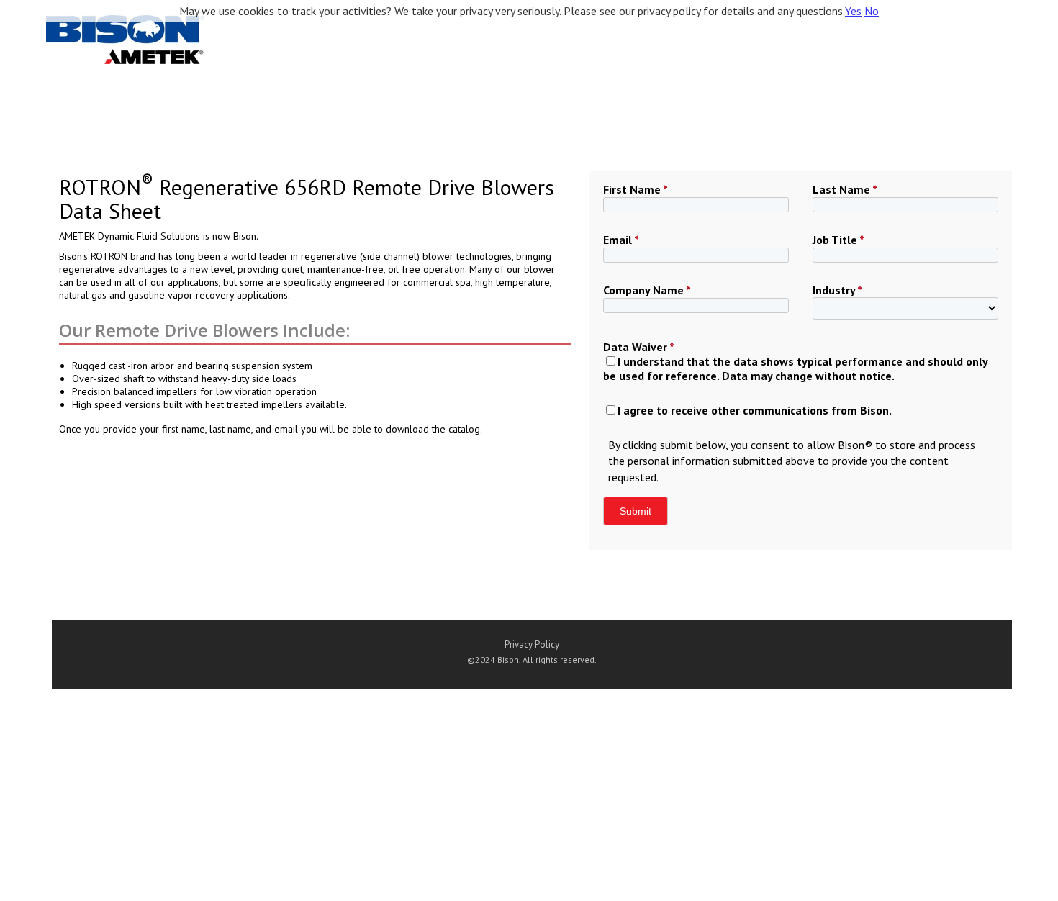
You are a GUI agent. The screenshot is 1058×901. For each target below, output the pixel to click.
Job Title (838, 239)
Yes (853, 11)
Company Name (647, 290)
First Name (635, 189)
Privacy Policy (532, 644)
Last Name (845, 189)
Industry (837, 290)
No (871, 11)
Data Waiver (638, 347)
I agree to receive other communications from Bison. (755, 410)
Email (621, 239)
